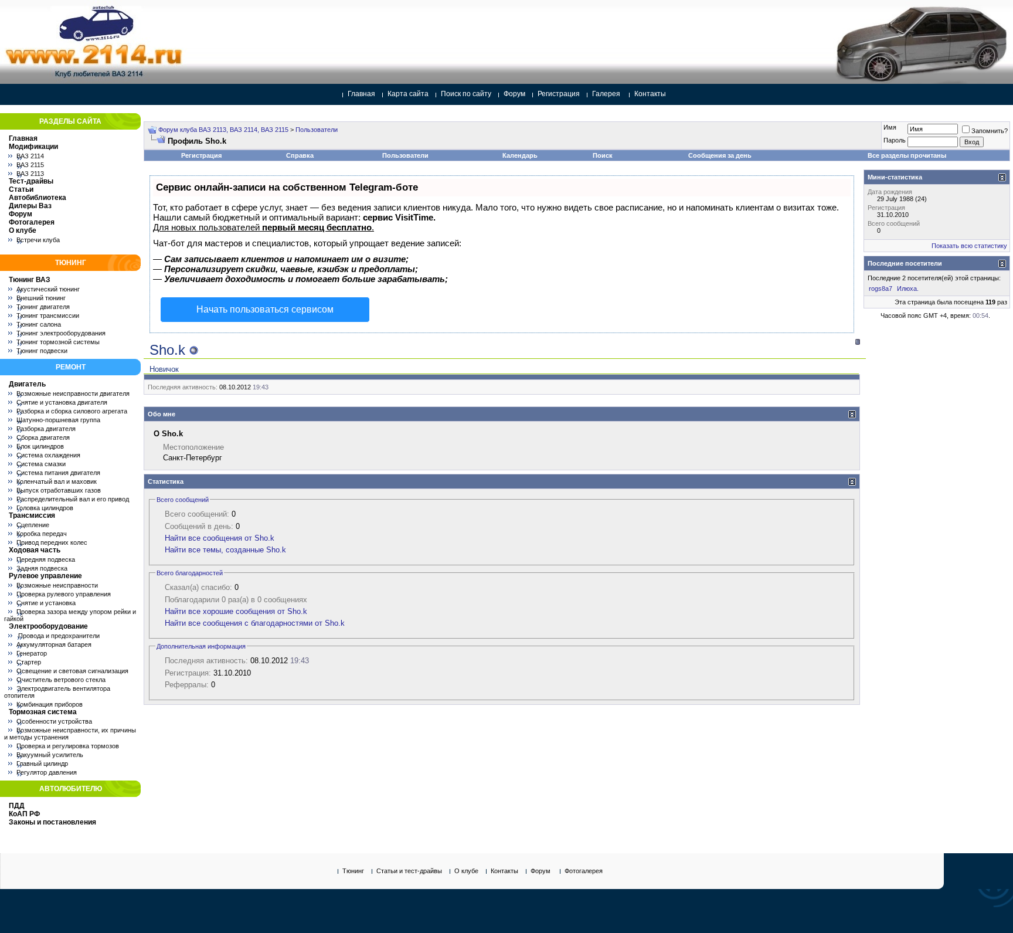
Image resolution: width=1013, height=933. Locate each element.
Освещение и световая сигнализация (72, 670)
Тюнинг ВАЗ (29, 280)
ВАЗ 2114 (30, 156)
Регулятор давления (46, 772)
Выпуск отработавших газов (58, 490)
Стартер (28, 662)
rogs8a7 (880, 288)
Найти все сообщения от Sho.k (219, 538)
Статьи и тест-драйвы (409, 870)
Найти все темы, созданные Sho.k (225, 549)
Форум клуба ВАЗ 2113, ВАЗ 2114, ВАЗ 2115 (223, 129)
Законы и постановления (52, 822)
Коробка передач (41, 533)
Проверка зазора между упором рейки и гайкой (70, 615)
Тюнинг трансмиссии (47, 315)
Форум (514, 94)
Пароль (894, 140)
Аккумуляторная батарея (53, 644)
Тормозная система (43, 712)
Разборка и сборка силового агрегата (71, 411)
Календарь (520, 155)
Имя (889, 127)
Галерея (606, 94)
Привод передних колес (51, 542)
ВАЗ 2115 (30, 164)
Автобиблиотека (37, 198)
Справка (300, 155)
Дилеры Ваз (30, 206)
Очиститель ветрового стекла (61, 679)
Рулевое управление (45, 576)
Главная (361, 94)
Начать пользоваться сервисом (265, 309)
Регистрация (559, 94)
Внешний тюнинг (41, 297)
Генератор (31, 653)
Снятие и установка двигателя (61, 402)
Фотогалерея (32, 222)
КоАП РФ (24, 814)
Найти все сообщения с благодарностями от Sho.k (255, 623)
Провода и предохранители (58, 635)
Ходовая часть (34, 550)
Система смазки (41, 463)
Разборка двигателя (46, 428)
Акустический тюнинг (48, 289)
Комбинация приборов (49, 704)
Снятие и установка (46, 602)
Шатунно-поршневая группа (58, 419)
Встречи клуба (38, 239)
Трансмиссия (32, 515)
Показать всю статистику (969, 245)
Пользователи (316, 129)
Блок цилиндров (40, 446)
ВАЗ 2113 (30, 173)
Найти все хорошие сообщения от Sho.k (236, 611)
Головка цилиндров (44, 507)
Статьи (21, 189)
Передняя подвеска (45, 559)
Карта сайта (408, 94)
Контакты (650, 94)
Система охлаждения (48, 455)
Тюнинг (353, 870)
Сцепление (32, 524)
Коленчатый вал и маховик (56, 481)
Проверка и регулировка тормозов (67, 745)
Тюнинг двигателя (43, 306)
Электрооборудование (48, 626)
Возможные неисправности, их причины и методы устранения (70, 734)
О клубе (22, 230)
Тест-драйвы (31, 181)
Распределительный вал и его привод (72, 499)
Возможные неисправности (57, 585)
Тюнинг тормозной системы (58, 341)
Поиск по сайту (466, 94)
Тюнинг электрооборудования (61, 333)
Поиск (603, 155)
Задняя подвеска (41, 568)
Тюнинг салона (38, 324)
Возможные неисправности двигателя (73, 393)
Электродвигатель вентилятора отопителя (57, 692)
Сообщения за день (720, 155)
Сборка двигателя (43, 437)
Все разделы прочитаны (907, 155)
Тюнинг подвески (41, 350)
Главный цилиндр (42, 763)
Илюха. (908, 288)
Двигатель (27, 384)
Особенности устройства (54, 721)
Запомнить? (989, 130)
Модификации (33, 147)
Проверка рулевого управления (63, 594)
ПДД (17, 806)
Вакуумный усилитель (49, 754)
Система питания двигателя (58, 472)
